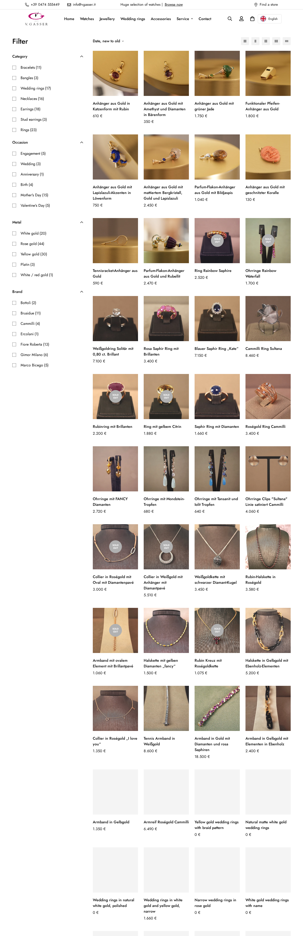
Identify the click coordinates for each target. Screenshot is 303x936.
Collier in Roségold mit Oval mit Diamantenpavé (113, 579)
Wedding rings (132, 18)
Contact (205, 18)
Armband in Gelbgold (111, 822)
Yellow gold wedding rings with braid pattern (217, 824)
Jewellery (107, 18)
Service (183, 18)
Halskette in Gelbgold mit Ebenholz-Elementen (266, 663)
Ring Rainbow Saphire (213, 270)
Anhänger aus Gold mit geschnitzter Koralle (265, 189)
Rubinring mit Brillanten (112, 426)
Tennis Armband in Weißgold (159, 741)
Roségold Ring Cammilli (265, 426)
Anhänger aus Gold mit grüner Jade (214, 106)
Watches (87, 18)
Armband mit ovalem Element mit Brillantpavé (113, 663)
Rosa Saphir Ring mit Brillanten (161, 351)
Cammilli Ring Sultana (263, 348)
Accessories (161, 18)
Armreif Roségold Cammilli (166, 822)
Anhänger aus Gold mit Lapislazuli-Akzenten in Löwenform (112, 192)
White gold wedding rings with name (267, 902)
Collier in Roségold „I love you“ (115, 741)
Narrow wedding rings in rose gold (215, 902)
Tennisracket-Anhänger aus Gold (115, 273)
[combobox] (270, 18)
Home (69, 18)
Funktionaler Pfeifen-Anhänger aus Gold (262, 106)
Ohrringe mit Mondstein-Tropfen (164, 501)
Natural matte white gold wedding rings (265, 824)
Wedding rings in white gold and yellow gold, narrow (163, 905)
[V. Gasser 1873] (36, 18)
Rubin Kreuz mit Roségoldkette (208, 663)
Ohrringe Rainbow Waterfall (260, 273)
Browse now (174, 4)
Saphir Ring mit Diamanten (217, 426)
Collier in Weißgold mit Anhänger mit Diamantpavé (163, 582)
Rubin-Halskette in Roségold (260, 579)
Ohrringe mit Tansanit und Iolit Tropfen (216, 501)
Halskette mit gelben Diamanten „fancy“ (161, 663)
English (273, 19)
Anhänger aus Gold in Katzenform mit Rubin (111, 106)
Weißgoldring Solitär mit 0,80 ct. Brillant (113, 351)
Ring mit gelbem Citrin (162, 426)
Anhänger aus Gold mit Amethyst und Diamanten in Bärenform (165, 109)
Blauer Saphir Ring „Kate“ (216, 348)
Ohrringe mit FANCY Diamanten (110, 501)
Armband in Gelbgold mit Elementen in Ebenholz (266, 741)
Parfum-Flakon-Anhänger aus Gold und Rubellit (164, 273)
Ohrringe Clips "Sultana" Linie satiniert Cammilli (266, 501)
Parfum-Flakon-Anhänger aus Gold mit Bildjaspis (215, 189)
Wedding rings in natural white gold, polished (113, 902)
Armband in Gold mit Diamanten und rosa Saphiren (212, 744)
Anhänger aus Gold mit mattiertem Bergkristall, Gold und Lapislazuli (163, 192)
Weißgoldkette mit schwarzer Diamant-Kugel (216, 579)
